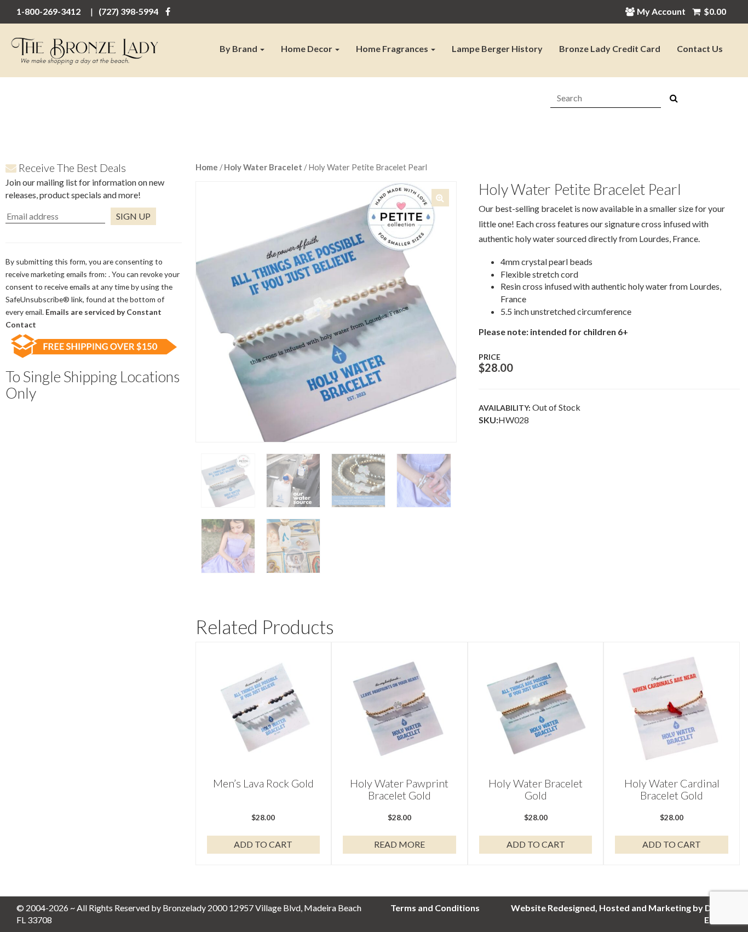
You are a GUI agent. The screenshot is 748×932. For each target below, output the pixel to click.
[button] (440, 197)
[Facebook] (167, 11)
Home (206, 167)
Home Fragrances (393, 48)
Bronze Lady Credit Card (609, 48)
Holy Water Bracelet (263, 167)
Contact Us (700, 48)
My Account (661, 11)
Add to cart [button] (263, 844)
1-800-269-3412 (48, 11)
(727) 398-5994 (128, 11)
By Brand (239, 48)
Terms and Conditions (435, 907)
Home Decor (307, 48)
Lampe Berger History (497, 48)
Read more (399, 844)
